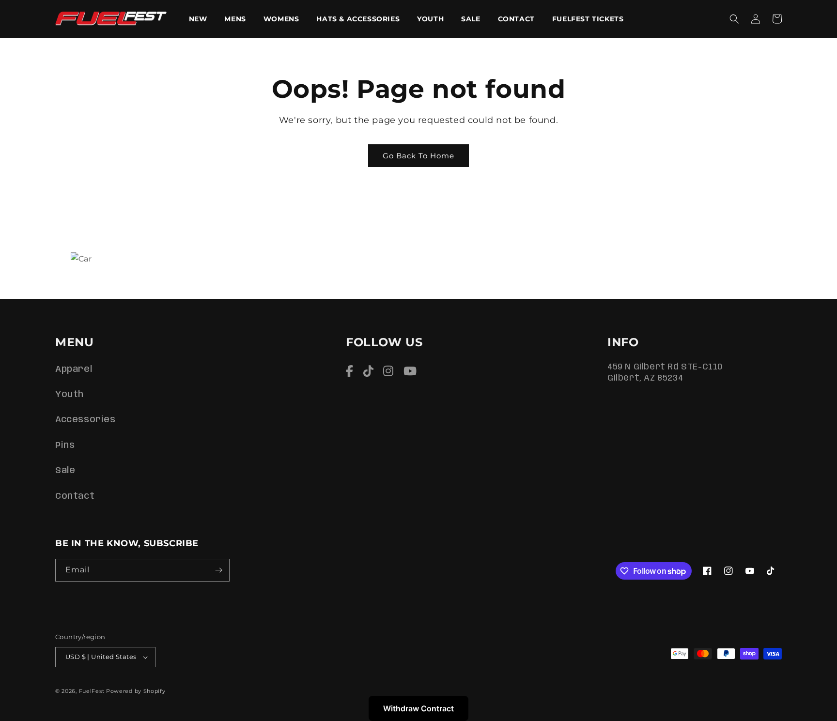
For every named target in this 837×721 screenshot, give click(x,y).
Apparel (73, 369)
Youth (69, 394)
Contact (74, 496)
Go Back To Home (418, 155)
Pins (65, 445)
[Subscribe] (218, 570)
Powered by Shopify (136, 691)
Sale (65, 470)
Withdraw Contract (418, 708)
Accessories (85, 419)
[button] (734, 19)
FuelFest (92, 691)
